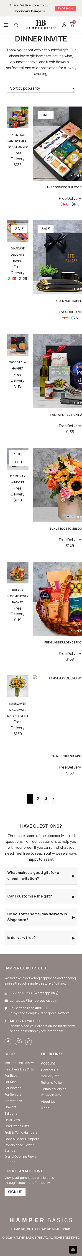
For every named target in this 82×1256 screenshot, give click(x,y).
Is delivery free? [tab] (41, 937)
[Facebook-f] (8, 1041)
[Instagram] (18, 1041)
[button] (6, 25)
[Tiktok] (28, 1041)
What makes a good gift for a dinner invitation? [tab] (41, 875)
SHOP (10, 1053)
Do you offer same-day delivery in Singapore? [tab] (41, 916)
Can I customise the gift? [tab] (41, 896)
